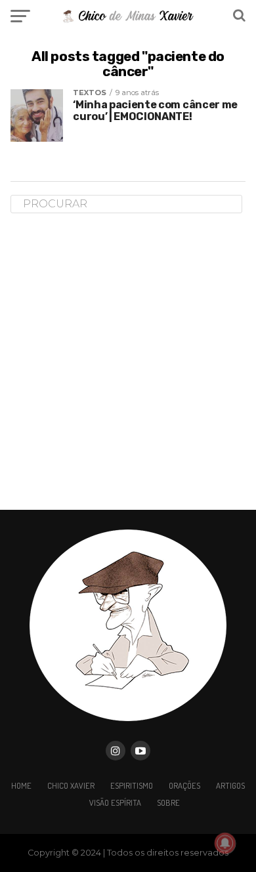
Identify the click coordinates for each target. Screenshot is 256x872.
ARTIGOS (230, 785)
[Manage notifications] (225, 843)
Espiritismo (131, 785)
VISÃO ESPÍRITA (115, 802)
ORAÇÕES (184, 785)
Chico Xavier (71, 785)
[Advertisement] (128, 361)
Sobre (168, 802)
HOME (21, 785)
